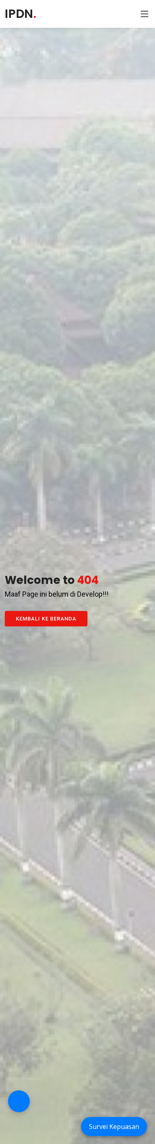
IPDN (21, 13)
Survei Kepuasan (114, 1126)
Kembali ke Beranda (46, 619)
